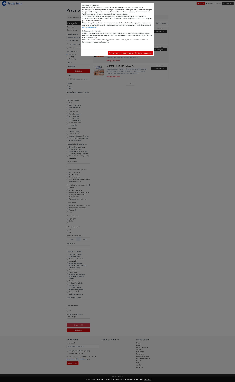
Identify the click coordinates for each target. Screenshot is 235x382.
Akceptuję (147, 379)
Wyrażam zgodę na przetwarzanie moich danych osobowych (130, 53)
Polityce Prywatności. (89, 27)
